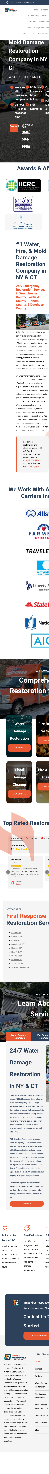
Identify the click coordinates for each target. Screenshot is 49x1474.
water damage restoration (28, 347)
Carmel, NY (16, 940)
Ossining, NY (16, 956)
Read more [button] (15, 877)
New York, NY (16, 952)
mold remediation (39, 350)
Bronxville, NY (17, 936)
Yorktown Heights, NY (20, 967)
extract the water (27, 1161)
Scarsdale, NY (17, 964)
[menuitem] (35, 10)
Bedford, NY (16, 933)
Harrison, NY (16, 948)
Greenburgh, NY (17, 944)
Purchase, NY (16, 960)
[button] (8, 872)
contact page (33, 466)
